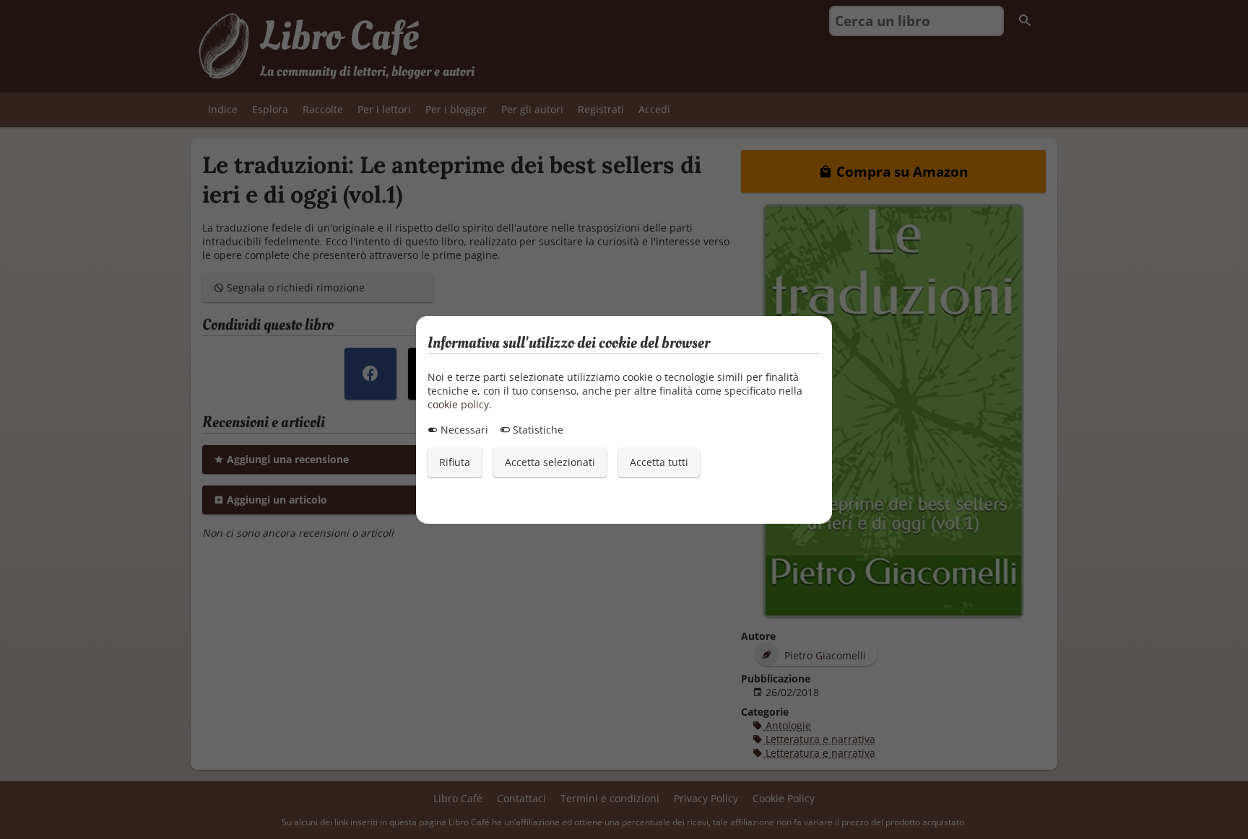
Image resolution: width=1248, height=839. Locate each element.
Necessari (463, 429)
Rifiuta (454, 462)
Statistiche (536, 429)
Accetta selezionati (550, 462)
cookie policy (458, 404)
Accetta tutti (659, 462)
